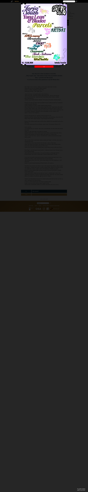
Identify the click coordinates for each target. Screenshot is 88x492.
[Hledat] (76, 1)
